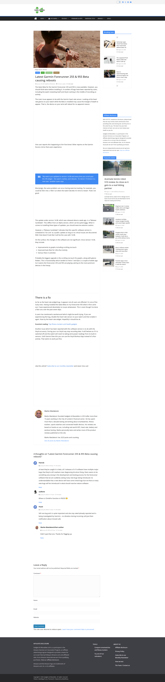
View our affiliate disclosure (50, 660)
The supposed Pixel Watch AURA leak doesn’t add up (122, 59)
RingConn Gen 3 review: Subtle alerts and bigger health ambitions (122, 208)
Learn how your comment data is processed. (78, 629)
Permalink (58, 465)
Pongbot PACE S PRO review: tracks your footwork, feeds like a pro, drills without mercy (123, 235)
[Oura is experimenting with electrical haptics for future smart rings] (109, 74)
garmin (37, 72)
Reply (40, 487)
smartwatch (49, 72)
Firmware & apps (76, 18)
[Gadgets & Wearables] (35, 18)
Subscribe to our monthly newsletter (60, 366)
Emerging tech (90, 18)
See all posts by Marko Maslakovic (56, 441)
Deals (109, 18)
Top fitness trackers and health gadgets (63, 324)
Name (35, 600)
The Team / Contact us (122, 665)
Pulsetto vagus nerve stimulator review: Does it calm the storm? (122, 262)
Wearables (56, 72)
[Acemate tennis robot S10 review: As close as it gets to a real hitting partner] (117, 168)
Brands (100, 18)
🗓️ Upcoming (52, 18)
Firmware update (62, 84)
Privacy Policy (119, 651)
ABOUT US (117, 644)
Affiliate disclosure (121, 647)
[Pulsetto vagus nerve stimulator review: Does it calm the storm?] (108, 265)
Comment (37, 573)
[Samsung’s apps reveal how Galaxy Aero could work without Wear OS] (109, 44)
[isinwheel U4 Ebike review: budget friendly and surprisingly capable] (108, 223)
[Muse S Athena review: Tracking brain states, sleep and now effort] (108, 252)
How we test (119, 661)
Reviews (64, 18)
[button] (45, 18)
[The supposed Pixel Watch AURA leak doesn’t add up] (109, 60)
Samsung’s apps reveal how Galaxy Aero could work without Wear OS (122, 44)
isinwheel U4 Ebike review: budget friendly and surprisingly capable (123, 221)
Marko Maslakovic (51, 84)
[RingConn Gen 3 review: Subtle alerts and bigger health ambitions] (108, 210)
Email (35, 609)
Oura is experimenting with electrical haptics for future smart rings (122, 74)
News (42, 18)
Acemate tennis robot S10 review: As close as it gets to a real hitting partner (116, 183)
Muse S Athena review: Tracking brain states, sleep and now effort (122, 249)
